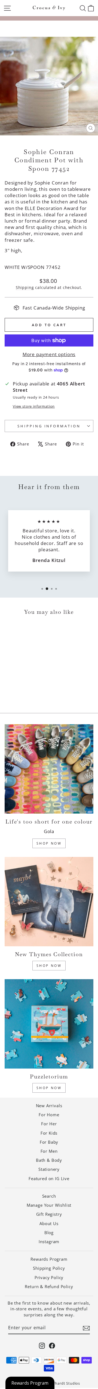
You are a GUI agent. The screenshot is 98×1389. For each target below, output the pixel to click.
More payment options (49, 354)
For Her (49, 1123)
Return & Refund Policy (49, 1286)
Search (49, 1196)
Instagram (49, 1241)
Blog (49, 1232)
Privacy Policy (49, 1277)
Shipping (25, 287)
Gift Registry (49, 1214)
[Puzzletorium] (49, 1024)
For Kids (49, 1133)
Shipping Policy (49, 1268)
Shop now (49, 1088)
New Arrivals (49, 1105)
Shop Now (49, 843)
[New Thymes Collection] (49, 901)
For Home (49, 1114)
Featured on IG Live (49, 1178)
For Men (49, 1151)
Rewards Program (48, 1259)
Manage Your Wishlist (49, 1205)
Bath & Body (49, 1160)
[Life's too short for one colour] (49, 769)
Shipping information (49, 426)
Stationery (49, 1169)
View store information (34, 406)
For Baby (49, 1142)
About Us (49, 1223)
